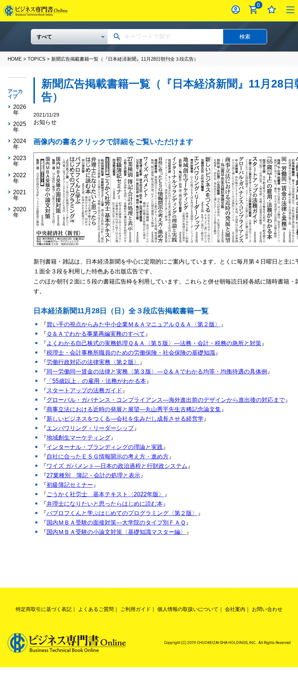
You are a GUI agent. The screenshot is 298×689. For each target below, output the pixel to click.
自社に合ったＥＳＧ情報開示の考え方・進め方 (108, 456)
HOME (15, 59)
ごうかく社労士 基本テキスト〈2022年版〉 (105, 494)
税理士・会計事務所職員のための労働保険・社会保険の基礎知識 (131, 353)
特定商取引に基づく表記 (44, 609)
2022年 (19, 178)
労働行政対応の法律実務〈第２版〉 (93, 362)
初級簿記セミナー (70, 485)
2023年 (19, 161)
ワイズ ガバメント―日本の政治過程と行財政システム (117, 466)
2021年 (19, 195)
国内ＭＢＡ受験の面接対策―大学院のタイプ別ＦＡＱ (116, 522)
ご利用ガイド (135, 609)
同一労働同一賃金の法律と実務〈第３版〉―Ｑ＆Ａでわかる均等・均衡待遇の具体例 (157, 371)
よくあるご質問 (96, 609)
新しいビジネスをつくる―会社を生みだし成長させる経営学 (125, 419)
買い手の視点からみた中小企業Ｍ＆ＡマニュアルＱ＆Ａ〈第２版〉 (134, 324)
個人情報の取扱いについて (187, 609)
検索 (244, 36)
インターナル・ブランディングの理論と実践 (105, 447)
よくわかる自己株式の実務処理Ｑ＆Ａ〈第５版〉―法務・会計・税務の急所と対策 (154, 343)
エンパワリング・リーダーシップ (90, 428)
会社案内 (235, 609)
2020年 (19, 212)
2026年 (19, 110)
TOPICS (36, 59)
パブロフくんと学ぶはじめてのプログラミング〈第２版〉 (122, 513)
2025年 (19, 127)
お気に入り (271, 9)
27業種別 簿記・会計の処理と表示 (93, 475)
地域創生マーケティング (78, 438)
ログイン (235, 9)
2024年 (19, 144)
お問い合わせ (267, 609)
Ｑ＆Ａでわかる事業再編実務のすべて (96, 334)
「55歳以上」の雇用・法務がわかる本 (96, 381)
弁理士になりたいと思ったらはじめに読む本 (105, 504)
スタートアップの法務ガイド (84, 390)
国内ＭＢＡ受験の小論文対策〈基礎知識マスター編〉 (116, 532)
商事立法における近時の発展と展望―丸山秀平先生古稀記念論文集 (134, 409)
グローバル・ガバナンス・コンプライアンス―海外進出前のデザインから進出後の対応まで (166, 400)
